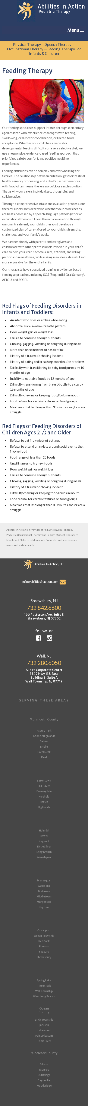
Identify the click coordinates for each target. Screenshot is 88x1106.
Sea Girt (44, 951)
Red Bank (44, 941)
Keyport (44, 841)
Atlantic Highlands (44, 736)
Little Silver (44, 846)
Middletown (44, 896)
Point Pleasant (44, 1035)
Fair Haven (44, 785)
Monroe (44, 1069)
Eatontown (44, 780)
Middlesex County (44, 1053)
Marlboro (44, 885)
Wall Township (44, 991)
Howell (44, 835)
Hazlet (44, 802)
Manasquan (44, 880)
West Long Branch (44, 996)
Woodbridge (44, 1085)
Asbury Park (44, 730)
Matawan (44, 891)
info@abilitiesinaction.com (41, 581)
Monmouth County (44, 719)
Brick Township (44, 1019)
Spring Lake (44, 980)
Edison (44, 1064)
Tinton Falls (44, 985)
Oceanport (44, 930)
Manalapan (44, 857)
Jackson (44, 1025)
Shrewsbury (44, 957)
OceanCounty (44, 1010)
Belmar (44, 741)
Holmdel (44, 830)
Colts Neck (44, 752)
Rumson (44, 946)
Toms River (44, 1041)
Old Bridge (44, 1075)
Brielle (44, 746)
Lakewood (44, 1030)
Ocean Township (44, 935)
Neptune (44, 907)
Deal (44, 757)
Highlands (44, 807)
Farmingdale (44, 791)
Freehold (44, 796)
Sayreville (44, 1080)
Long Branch (44, 851)
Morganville (44, 901)
